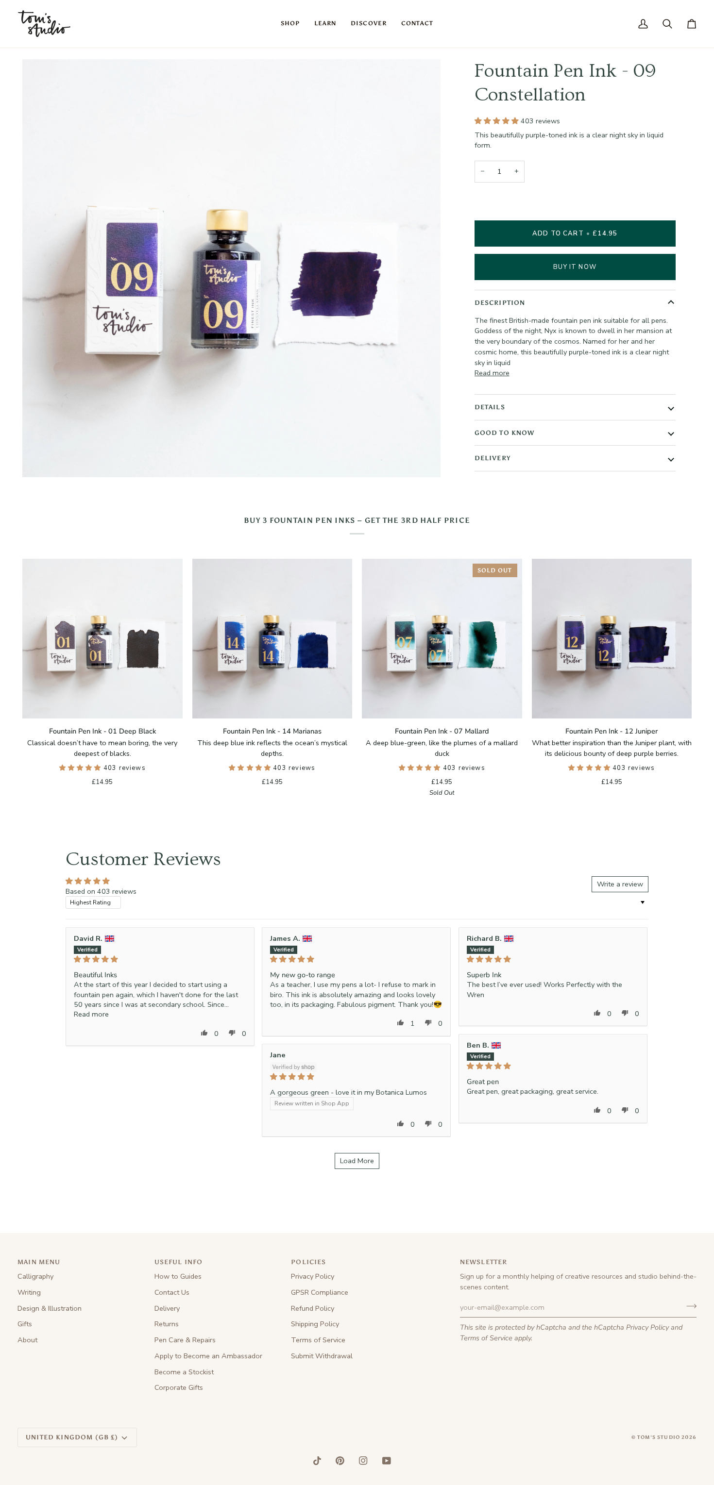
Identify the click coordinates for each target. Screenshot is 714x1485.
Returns (166, 1324)
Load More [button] (357, 1161)
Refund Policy (312, 1308)
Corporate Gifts (178, 1387)
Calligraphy (35, 1276)
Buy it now (574, 267)
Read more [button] (91, 1014)
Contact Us (171, 1292)
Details (490, 407)
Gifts (24, 1324)
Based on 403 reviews (101, 891)
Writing (29, 1292)
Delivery (492, 458)
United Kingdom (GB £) (72, 1437)
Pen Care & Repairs (185, 1340)
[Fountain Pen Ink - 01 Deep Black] (102, 639)
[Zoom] (40, 459)
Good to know (505, 432)
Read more (492, 373)
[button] (290, 24)
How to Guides (178, 1276)
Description (500, 302)
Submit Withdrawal (322, 1356)
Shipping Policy (315, 1324)
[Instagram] (363, 1460)
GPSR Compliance (319, 1292)
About (27, 1340)
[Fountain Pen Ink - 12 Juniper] (612, 639)
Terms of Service (486, 1338)
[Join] (688, 1306)
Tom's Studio (658, 1437)
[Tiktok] (317, 1460)
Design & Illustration (49, 1308)
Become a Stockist (184, 1372)
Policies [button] (308, 1262)
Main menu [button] (39, 1262)
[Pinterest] (340, 1460)
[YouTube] (386, 1460)
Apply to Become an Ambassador (208, 1356)
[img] (160, 959)
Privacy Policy (647, 1327)
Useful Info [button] (178, 1262)
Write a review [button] (620, 884)
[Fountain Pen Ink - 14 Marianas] (272, 639)
